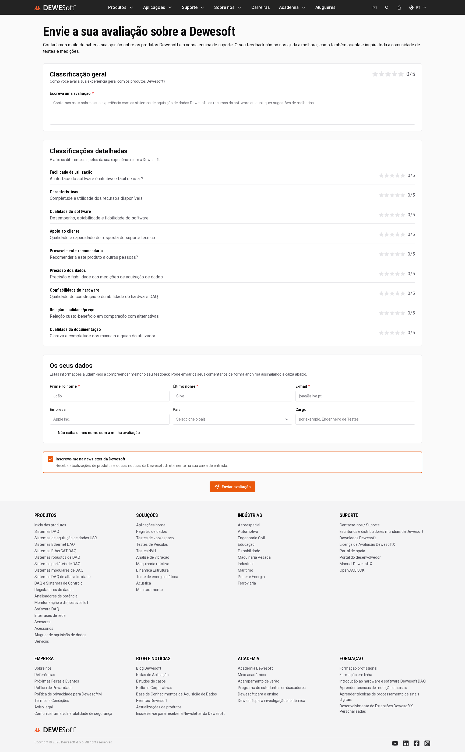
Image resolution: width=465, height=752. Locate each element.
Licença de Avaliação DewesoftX (367, 544)
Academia (289, 7)
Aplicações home (150, 525)
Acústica (143, 583)
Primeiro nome (65, 386)
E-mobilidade (249, 551)
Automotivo (248, 531)
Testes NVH (146, 551)
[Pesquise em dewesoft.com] (387, 7)
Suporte (190, 7)
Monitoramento (149, 589)
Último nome (185, 386)
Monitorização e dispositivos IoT (61, 602)
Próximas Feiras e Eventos (56, 681)
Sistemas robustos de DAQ (57, 557)
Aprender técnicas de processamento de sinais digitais (379, 697)
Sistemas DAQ (46, 531)
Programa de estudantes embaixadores (272, 687)
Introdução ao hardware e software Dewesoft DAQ (383, 681)
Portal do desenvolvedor (360, 557)
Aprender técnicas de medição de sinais (373, 687)
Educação (246, 544)
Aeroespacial (249, 525)
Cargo (301, 409)
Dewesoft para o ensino (258, 694)
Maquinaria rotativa (152, 564)
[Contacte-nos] (374, 7)
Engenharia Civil (251, 538)
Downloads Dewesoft (358, 538)
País (177, 409)
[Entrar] (399, 7)
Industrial (245, 564)
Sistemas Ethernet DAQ (54, 544)
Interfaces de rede (50, 615)
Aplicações (154, 7)
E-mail (302, 386)
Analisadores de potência (56, 596)
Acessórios (43, 628)
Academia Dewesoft (255, 668)
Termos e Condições (51, 700)
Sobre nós (224, 7)
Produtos (117, 7)
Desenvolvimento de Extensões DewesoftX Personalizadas (376, 708)
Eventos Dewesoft (151, 700)
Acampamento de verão (258, 681)
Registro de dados (151, 531)
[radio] (375, 74)
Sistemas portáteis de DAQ (57, 564)
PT (418, 7)
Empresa (58, 409)
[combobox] (233, 419)
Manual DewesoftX (356, 564)
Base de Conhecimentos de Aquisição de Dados (176, 694)
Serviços (41, 641)
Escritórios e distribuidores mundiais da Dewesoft (381, 531)
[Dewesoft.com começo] (55, 7)
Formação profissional (358, 668)
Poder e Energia (251, 577)
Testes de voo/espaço (155, 538)
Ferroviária (247, 583)
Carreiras (260, 7)
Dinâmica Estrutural (153, 570)
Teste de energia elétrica (157, 577)
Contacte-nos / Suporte (360, 525)
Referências (44, 675)
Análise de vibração (152, 557)
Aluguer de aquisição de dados (60, 635)
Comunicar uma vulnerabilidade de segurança (73, 713)
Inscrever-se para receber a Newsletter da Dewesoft (180, 713)
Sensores (42, 622)
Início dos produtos (50, 525)
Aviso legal (43, 707)
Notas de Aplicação (152, 675)
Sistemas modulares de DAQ (58, 570)
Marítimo (245, 570)
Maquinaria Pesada (254, 557)
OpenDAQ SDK (352, 570)
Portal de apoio (352, 551)
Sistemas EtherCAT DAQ (55, 551)
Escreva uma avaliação (72, 93)
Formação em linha (356, 675)
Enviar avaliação (236, 487)
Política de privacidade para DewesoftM (68, 694)
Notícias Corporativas (154, 687)
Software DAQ (46, 609)
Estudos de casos (151, 681)
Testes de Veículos (152, 544)
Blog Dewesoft (148, 668)
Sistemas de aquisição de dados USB (65, 538)
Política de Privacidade (53, 687)
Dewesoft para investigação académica (271, 700)
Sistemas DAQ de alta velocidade (62, 577)
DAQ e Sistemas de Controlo (58, 583)
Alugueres (325, 7)
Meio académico (252, 675)
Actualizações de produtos (159, 707)
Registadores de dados (53, 589)
